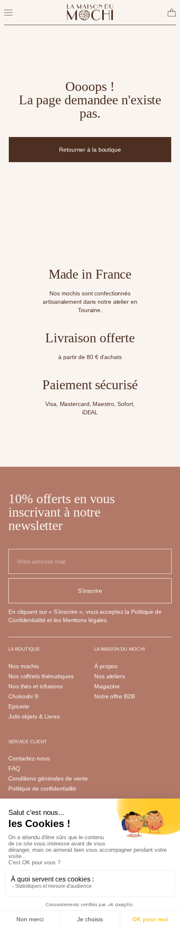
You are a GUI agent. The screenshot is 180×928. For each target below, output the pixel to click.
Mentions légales (85, 620)
